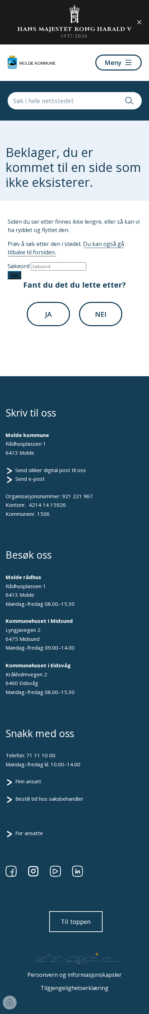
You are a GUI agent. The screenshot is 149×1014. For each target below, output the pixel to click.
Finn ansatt (28, 781)
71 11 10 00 (40, 755)
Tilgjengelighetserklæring (74, 988)
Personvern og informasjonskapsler (74, 975)
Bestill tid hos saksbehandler (49, 798)
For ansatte (29, 833)
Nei (100, 314)
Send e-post (30, 478)
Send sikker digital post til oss (50, 470)
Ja (48, 314)
